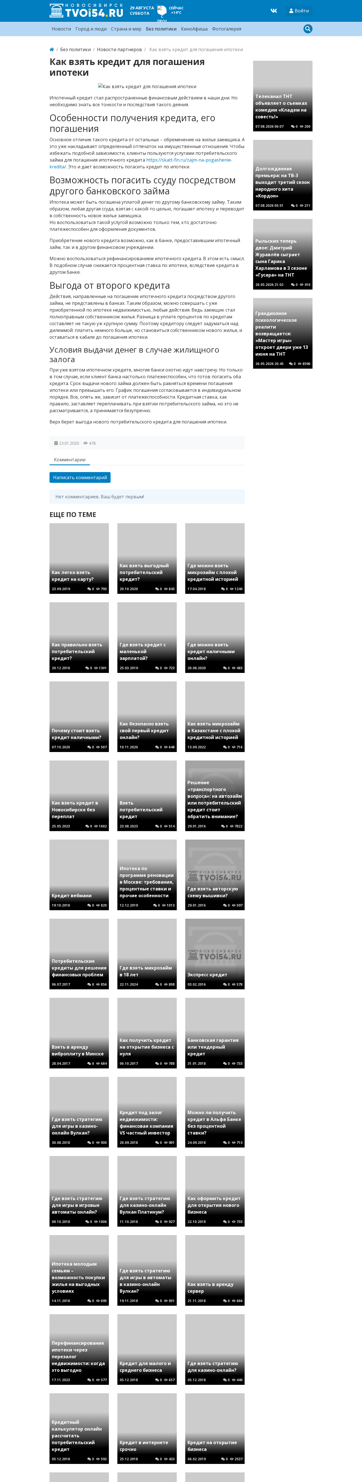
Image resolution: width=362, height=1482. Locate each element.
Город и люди (91, 29)
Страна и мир (126, 29)
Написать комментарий (80, 477)
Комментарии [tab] (69, 460)
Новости (61, 29)
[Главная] (51, 49)
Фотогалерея (226, 29)
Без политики (161, 29)
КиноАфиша (194, 29)
